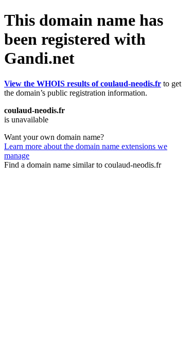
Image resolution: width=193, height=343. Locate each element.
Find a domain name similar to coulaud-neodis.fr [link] (82, 164)
